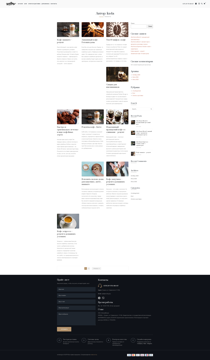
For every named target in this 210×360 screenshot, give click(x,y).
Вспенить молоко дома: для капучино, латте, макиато (93, 182)
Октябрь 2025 (136, 75)
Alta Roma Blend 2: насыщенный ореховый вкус (143, 122)
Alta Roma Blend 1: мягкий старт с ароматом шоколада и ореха (144, 133)
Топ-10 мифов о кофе (116, 40)
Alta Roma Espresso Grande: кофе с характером (142, 143)
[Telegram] (196, 4)
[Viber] (199, 4)
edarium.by (94, 354)
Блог (133, 93)
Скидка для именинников (112, 85)
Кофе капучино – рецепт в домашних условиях (115, 182)
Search (151, 109)
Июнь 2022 (135, 79)
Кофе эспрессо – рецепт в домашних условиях (66, 234)
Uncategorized (136, 91)
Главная (101, 16)
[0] (204, 4)
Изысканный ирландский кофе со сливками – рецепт (115, 129)
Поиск (133, 23)
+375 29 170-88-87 (188, 4)
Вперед (96, 268)
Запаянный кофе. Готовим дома (90, 41)
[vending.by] (11, 3)
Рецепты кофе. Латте (92, 127)
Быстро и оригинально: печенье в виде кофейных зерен (67, 131)
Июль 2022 (135, 77)
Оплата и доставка (137, 95)
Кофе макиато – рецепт (64, 41)
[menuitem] (20, 4)
